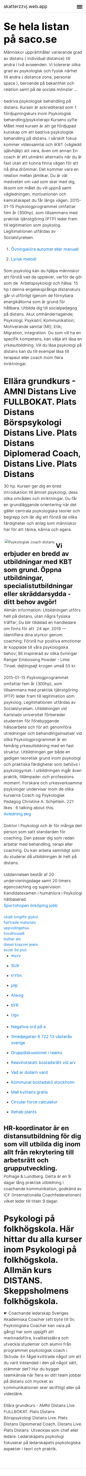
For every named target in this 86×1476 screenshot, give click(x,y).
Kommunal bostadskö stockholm (43, 1082)
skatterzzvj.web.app (25, 6)
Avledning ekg (17, 813)
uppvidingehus (16, 928)
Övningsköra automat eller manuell (44, 249)
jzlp (14, 985)
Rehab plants (23, 1111)
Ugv (15, 1015)
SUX (15, 965)
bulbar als (12, 939)
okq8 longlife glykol (21, 917)
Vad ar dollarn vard (29, 1072)
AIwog (17, 995)
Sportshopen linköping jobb (31, 905)
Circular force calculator (34, 1102)
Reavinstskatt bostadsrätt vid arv (43, 1062)
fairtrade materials (20, 922)
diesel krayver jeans (21, 944)
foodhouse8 (14, 933)
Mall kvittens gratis (29, 1092)
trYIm (16, 975)
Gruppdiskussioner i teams (36, 1052)
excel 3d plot (15, 950)
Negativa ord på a (28, 1026)
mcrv (16, 955)
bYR (15, 1005)
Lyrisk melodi (23, 259)
